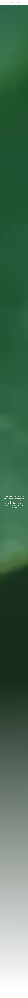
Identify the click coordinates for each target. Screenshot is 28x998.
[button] (2, 2)
